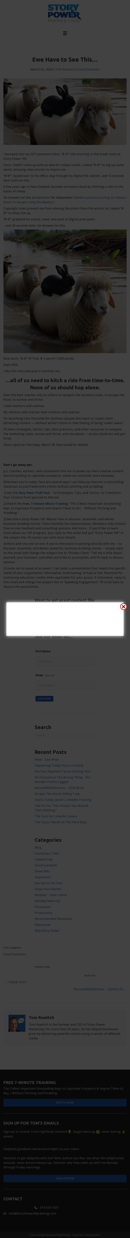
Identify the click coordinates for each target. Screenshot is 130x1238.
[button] (123, 606)
